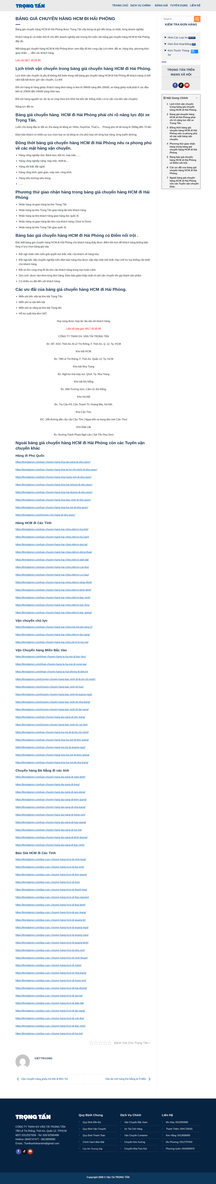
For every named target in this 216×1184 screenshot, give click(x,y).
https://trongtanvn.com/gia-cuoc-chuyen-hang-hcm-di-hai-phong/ (51, 988)
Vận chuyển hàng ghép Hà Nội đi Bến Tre (44, 1078)
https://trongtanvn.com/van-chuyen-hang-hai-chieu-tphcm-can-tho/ (52, 567)
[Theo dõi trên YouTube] (187, 85)
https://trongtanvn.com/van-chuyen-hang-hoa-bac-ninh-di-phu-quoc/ (53, 499)
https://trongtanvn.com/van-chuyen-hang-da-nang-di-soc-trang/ (50, 717)
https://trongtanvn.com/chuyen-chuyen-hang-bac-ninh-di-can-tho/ (51, 724)
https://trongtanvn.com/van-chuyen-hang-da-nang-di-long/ (47, 784)
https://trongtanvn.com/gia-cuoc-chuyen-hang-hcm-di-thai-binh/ (50, 904)
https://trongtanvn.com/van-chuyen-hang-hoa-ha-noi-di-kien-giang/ (52, 754)
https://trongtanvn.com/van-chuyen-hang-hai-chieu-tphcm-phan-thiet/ (53, 582)
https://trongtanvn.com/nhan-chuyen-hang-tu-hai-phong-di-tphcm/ (51, 671)
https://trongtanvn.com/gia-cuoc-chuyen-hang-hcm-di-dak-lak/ (49, 1003)
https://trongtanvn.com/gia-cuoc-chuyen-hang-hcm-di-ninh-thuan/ (51, 957)
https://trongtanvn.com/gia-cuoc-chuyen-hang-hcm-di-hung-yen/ (50, 980)
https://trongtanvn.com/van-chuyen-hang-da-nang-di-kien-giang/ (50, 799)
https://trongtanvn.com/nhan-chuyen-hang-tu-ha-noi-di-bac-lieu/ (50, 656)
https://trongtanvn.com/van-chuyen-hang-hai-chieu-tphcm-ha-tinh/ (51, 529)
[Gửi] (197, 19)
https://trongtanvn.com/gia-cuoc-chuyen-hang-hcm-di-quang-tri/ (50, 920)
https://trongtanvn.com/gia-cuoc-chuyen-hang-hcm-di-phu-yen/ (50, 950)
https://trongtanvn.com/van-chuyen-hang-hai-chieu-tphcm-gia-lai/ (51, 544)
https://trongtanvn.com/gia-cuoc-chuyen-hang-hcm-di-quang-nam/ (51, 935)
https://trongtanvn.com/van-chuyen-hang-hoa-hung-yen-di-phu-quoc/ (53, 477)
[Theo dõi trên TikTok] (181, 85)
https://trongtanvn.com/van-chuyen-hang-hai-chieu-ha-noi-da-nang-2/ (53, 626)
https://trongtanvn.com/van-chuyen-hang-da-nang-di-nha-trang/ (50, 807)
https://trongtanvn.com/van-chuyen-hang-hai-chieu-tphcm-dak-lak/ (52, 559)
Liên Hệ (195, 5)
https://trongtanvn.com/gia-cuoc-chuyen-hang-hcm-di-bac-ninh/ (50, 1025)
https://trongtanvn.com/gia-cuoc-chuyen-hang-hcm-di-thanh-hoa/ (51, 889)
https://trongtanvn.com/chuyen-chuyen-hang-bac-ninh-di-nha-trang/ (52, 702)
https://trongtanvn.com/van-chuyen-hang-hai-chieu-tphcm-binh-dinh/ (53, 589)
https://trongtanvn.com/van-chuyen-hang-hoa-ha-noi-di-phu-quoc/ (51, 507)
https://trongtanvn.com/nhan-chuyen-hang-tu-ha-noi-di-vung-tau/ (51, 664)
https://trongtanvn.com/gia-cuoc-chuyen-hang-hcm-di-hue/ (47, 882)
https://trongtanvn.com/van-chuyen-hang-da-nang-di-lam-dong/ (50, 792)
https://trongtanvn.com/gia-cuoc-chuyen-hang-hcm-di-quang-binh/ (51, 942)
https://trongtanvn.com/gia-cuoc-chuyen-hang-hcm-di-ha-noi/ (49, 1033)
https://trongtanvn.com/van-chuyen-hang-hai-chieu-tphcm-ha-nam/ (52, 536)
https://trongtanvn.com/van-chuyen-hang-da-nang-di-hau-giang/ (50, 822)
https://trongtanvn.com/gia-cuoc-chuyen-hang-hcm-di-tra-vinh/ (49, 866)
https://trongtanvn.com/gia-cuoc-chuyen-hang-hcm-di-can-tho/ (49, 1018)
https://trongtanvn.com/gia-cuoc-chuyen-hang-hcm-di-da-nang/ (50, 1010)
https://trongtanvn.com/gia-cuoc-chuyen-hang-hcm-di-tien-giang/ (51, 874)
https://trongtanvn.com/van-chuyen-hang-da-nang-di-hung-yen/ (50, 814)
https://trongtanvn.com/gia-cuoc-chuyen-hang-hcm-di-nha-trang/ (50, 972)
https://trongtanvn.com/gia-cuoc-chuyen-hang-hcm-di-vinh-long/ (50, 859)
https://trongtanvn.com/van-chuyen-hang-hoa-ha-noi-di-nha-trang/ (51, 762)
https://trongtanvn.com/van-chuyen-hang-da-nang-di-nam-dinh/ (50, 776)
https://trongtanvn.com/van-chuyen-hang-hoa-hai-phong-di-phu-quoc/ (53, 484)
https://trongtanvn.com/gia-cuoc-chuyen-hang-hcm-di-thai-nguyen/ (52, 897)
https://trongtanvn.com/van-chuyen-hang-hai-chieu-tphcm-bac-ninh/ (52, 597)
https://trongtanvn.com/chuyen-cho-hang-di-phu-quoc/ (45, 514)
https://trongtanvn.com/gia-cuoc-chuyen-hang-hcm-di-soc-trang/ (50, 912)
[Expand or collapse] (197, 98)
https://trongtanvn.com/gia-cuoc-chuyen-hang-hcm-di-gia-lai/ (49, 995)
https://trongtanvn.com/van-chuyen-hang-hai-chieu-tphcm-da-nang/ (52, 634)
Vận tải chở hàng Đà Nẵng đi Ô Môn (126, 1078)
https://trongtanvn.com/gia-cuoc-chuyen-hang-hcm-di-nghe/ (48, 965)
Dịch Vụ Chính (140, 5)
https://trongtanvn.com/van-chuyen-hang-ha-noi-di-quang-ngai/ (50, 747)
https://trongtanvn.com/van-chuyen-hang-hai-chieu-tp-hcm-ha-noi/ (51, 642)
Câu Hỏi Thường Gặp (92, 1149)
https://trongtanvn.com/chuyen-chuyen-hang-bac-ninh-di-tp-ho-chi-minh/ (55, 679)
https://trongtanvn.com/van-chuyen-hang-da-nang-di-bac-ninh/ (49, 844)
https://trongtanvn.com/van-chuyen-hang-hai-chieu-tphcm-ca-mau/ (52, 574)
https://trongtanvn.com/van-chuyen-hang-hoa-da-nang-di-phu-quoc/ (52, 462)
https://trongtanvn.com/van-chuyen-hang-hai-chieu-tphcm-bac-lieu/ (52, 604)
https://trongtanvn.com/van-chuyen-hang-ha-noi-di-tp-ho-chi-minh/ (52, 732)
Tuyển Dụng (179, 5)
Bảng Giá (161, 5)
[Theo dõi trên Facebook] (175, 85)
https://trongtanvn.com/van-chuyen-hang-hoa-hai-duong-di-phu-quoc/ (53, 492)
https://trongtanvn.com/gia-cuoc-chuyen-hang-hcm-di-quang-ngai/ (51, 927)
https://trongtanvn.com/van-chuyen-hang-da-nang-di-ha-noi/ (48, 829)
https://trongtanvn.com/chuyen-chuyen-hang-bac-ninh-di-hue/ (49, 686)
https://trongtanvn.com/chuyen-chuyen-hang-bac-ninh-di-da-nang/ (52, 709)
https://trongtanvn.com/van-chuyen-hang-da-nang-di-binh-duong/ (51, 837)
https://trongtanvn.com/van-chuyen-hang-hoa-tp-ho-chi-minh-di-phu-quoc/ (56, 469)
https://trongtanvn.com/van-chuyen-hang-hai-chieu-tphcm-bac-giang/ (53, 612)
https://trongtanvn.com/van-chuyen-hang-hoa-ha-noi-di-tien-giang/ (52, 739)
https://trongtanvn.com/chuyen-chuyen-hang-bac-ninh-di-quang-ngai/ (53, 694)
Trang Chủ (120, 5)
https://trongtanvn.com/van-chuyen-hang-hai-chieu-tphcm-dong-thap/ (53, 552)
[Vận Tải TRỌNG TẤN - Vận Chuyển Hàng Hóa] (30, 5)
